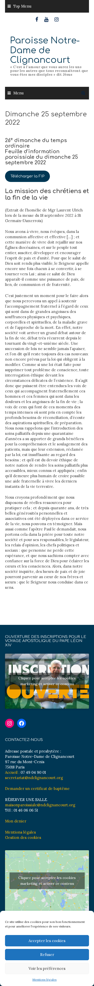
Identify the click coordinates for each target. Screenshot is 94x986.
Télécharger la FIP (27, 176)
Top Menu (22, 6)
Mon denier (15, 821)
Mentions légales (44, 979)
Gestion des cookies (23, 837)
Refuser (47, 954)
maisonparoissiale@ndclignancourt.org (40, 805)
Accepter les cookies (47, 940)
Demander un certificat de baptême (37, 788)
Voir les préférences (47, 968)
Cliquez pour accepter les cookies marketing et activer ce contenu (47, 681)
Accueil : (12, 772)
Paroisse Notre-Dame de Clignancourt (45, 50)
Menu (18, 93)
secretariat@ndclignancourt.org (34, 777)
